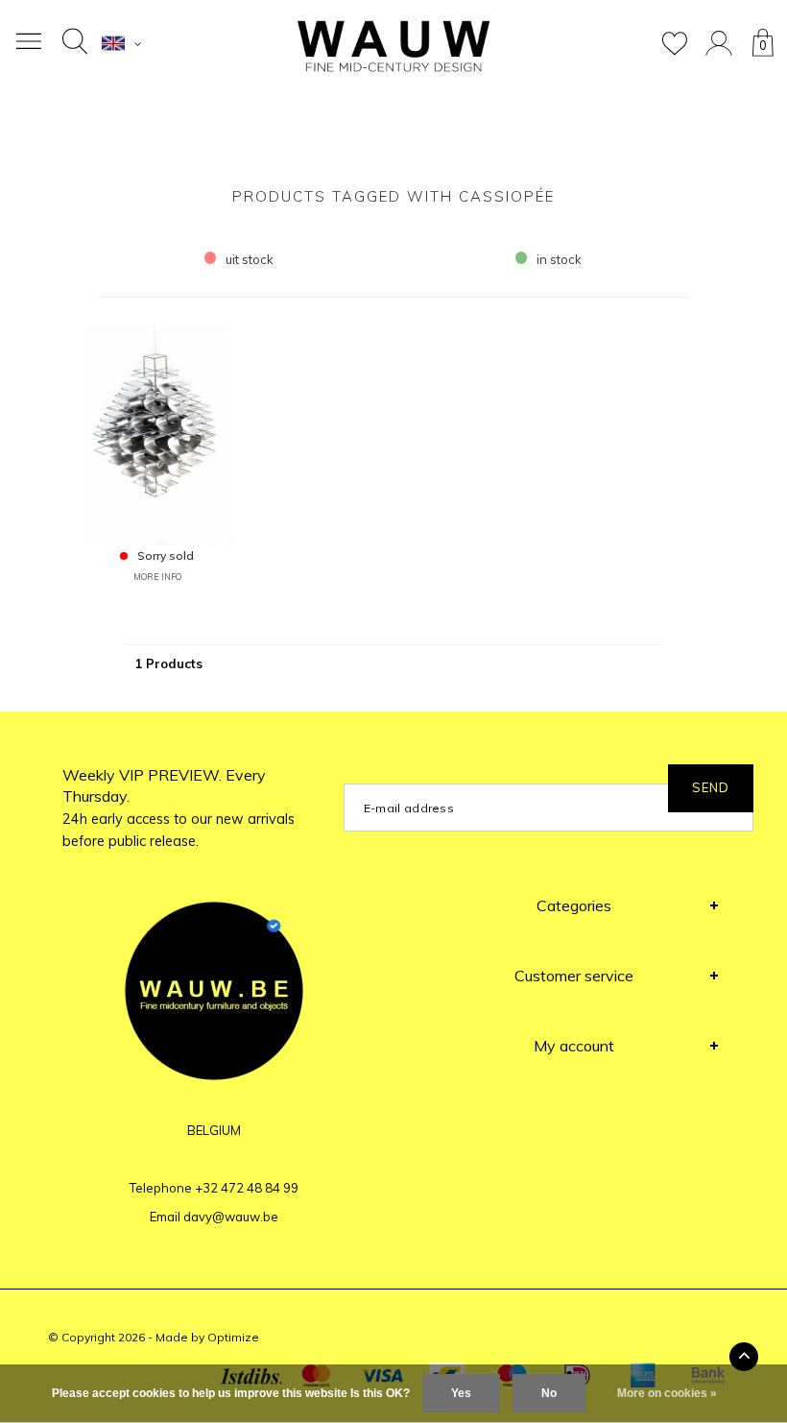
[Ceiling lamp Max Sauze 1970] (157, 433)
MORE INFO (157, 576)
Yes (461, 1393)
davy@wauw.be (230, 1216)
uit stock (250, 259)
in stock (559, 259)
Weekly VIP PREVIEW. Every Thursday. (178, 808)
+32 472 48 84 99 (246, 1187)
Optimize (233, 1337)
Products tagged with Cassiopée (393, 196)
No (549, 1393)
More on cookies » (667, 1393)
